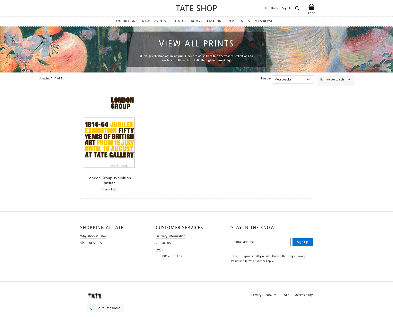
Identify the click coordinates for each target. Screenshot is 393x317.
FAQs (159, 249)
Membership (266, 21)
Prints (160, 21)
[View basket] (311, 7)
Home (231, 21)
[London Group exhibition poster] (109, 133)
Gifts (245, 21)
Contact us (163, 243)
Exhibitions (127, 21)
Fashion (214, 21)
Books (197, 21)
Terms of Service (255, 261)
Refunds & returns (169, 256)
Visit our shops (91, 243)
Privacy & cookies (264, 295)
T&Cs (285, 295)
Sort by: (266, 78)
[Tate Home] (112, 296)
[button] (297, 8)
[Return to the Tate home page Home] (196, 9)
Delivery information (170, 236)
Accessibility (304, 295)
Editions (178, 21)
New (146, 21)
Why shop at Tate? (93, 236)
